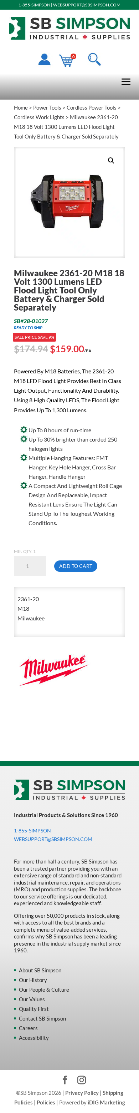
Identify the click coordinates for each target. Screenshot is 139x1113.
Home (21, 107)
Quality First (34, 1009)
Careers (28, 1028)
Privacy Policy (82, 1092)
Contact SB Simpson (42, 1018)
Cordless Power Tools (92, 107)
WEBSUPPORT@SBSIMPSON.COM (86, 4)
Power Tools (47, 107)
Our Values (32, 999)
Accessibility (34, 1037)
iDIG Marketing (106, 1102)
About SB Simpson (40, 970)
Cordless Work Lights (39, 117)
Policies (46, 1102)
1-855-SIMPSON (34, 4)
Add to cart (75, 566)
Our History (33, 980)
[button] (111, 160)
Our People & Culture (44, 989)
